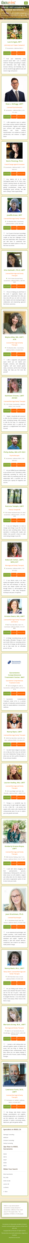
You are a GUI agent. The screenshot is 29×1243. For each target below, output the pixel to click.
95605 (5, 1162)
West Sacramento (8, 1174)
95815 (5, 1165)
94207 (5, 1160)
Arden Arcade (6, 1181)
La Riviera (5, 1187)
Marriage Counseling (8, 1134)
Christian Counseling (8, 1140)
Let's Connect (7, 53)
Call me (14, 53)
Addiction (5, 1137)
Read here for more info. (14, 1237)
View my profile (21, 53)
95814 (5, 1157)
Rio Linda (5, 1177)
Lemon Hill (6, 1184)
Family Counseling (8, 1143)
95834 (5, 1154)
